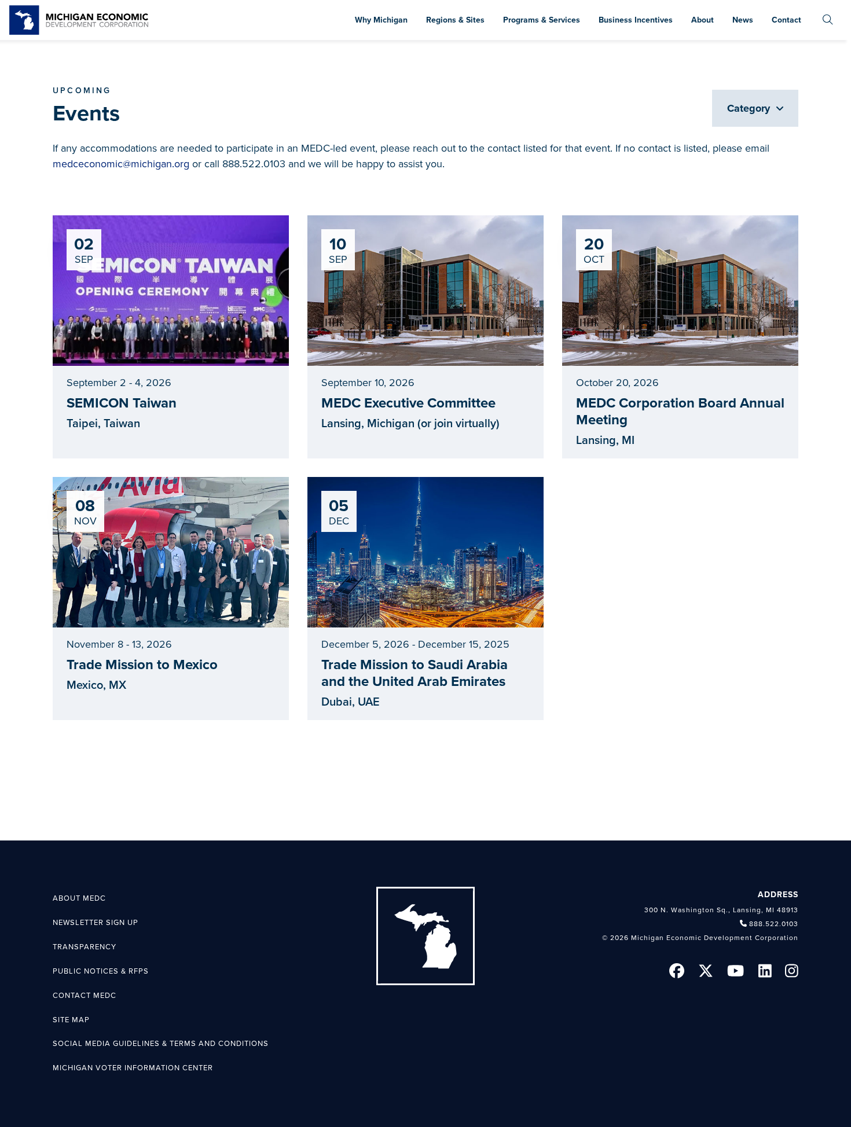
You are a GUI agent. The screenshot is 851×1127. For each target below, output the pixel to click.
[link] (78, 20)
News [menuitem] (742, 20)
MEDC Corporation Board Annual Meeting (680, 411)
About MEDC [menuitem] (79, 898)
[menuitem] (827, 20)
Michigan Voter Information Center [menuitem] (133, 1068)
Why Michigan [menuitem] (381, 20)
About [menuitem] (702, 20)
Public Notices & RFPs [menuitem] (101, 971)
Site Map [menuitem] (71, 1020)
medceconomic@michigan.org (121, 163)
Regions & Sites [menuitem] (455, 20)
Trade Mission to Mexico (142, 664)
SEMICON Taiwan (122, 403)
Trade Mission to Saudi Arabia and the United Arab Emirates (414, 673)
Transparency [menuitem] (84, 947)
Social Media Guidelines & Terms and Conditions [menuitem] (161, 1043)
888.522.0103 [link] (773, 924)
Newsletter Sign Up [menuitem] (95, 922)
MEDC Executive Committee (408, 403)
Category (750, 108)
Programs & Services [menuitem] (541, 20)
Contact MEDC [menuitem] (84, 995)
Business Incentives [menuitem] (636, 20)
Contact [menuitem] (786, 20)
